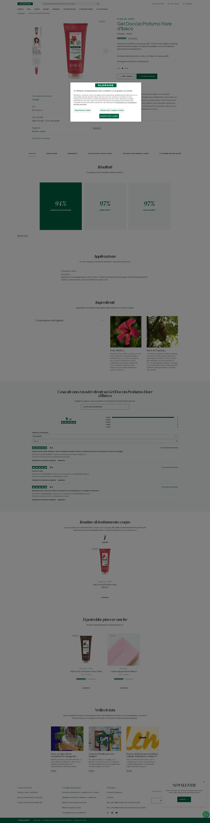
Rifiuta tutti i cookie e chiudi (112, 110)
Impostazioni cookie (82, 110)
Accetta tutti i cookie (109, 116)
